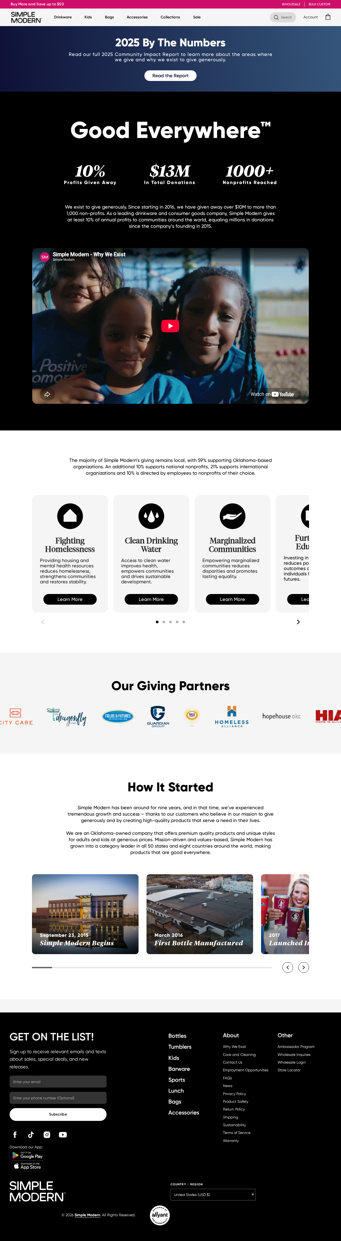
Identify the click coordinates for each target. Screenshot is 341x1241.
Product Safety (235, 1101)
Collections (170, 17)
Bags (109, 17)
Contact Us (232, 1062)
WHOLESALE (291, 4)
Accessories (137, 17)
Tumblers (180, 1046)
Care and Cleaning (239, 1054)
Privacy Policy (234, 1094)
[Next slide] (298, 622)
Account (310, 17)
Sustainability (234, 1125)
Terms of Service (236, 1132)
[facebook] (15, 1134)
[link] (170, 75)
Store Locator (289, 1070)
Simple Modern (87, 1215)
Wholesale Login (292, 1062)
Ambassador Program (296, 1046)
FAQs (227, 1078)
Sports (176, 1079)
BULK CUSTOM (319, 4)
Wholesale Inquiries (294, 1054)
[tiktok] (31, 1134)
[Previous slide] (43, 622)
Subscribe (58, 1114)
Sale (197, 17)
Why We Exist (234, 1046)
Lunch (176, 1090)
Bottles (177, 1035)
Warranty (231, 1140)
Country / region (186, 1184)
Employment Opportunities (245, 1070)
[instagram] (47, 1134)
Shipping (230, 1117)
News (227, 1086)
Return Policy (234, 1109)
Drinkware (63, 17)
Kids (88, 17)
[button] (157, 622)
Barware (179, 1068)
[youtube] (63, 1134)
